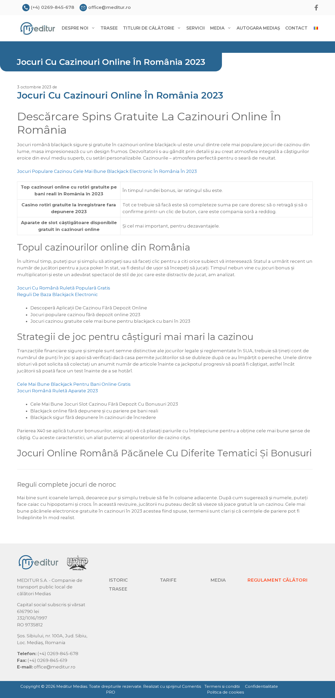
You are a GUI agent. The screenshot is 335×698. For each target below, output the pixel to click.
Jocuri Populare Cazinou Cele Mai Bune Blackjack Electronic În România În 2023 (107, 171)
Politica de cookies (225, 692)
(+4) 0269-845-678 (52, 7)
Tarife (168, 580)
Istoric (118, 580)
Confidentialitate (261, 686)
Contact (296, 28)
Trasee (109, 28)
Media (218, 580)
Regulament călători (277, 580)
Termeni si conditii (222, 686)
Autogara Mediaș (258, 28)
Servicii (195, 28)
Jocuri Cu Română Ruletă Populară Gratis (63, 288)
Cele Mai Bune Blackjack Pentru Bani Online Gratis (74, 384)
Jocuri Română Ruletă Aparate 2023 (57, 390)
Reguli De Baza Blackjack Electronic (57, 294)
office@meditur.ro (109, 7)
